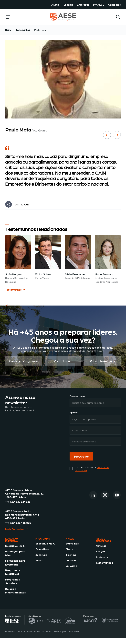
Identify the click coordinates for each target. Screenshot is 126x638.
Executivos (42, 549)
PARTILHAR (21, 204)
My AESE (98, 4)
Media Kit (10, 631)
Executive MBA (15, 545)
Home (8, 30)
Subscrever (81, 456)
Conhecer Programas (23, 361)
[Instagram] (105, 495)
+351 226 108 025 (20, 522)
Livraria (71, 560)
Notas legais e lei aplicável (67, 631)
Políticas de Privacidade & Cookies (34, 631)
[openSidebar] (7, 17)
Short (38, 560)
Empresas (83, 4)
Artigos (100, 551)
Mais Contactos (14, 529)
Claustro (71, 549)
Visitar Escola (63, 361)
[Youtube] (117, 495)
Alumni (55, 4)
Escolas (68, 4)
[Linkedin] (93, 495)
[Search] (118, 17)
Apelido (73, 412)
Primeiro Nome (77, 395)
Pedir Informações (102, 361)
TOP (8, 309)
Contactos (114, 4)
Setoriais (41, 554)
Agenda (71, 554)
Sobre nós (72, 543)
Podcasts (102, 557)
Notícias (101, 545)
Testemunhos (23, 30)
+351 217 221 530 (20, 501)
